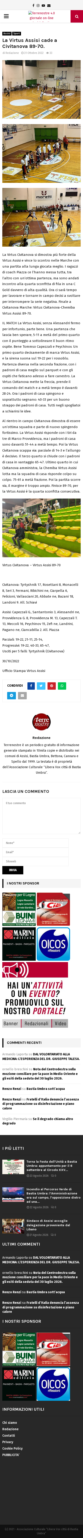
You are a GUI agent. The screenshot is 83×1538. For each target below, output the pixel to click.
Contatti (8, 1436)
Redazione (12, 53)
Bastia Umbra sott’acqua (46, 1089)
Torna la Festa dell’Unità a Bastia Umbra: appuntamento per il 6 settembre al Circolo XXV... (52, 1166)
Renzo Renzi (11, 1089)
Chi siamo (9, 1423)
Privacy (7, 1442)
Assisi (6, 33)
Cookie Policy (12, 1448)
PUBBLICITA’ (10, 1455)
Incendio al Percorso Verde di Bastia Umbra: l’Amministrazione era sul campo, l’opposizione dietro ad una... (53, 1195)
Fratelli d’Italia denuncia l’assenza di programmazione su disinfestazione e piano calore (40, 1103)
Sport (16, 33)
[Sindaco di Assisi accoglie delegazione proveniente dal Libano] (13, 1226)
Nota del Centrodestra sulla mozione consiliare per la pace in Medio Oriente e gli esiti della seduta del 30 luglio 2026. (40, 1073)
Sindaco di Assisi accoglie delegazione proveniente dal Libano (48, 1225)
